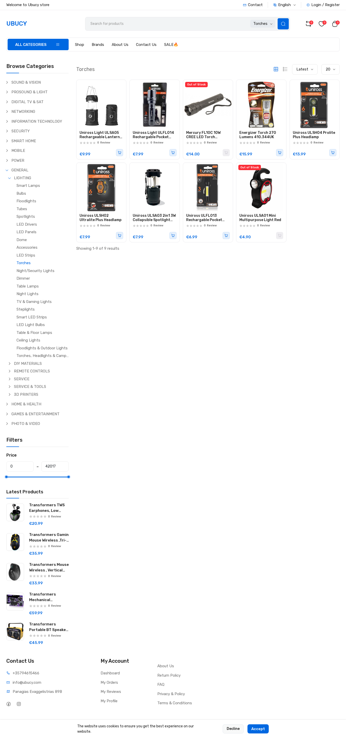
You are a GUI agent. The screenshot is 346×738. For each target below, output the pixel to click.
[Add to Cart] (119, 152)
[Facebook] (8, 703)
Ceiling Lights (28, 340)
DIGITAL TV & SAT (27, 102)
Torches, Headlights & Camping (42, 355)
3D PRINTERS (26, 394)
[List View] (285, 69)
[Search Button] (283, 23)
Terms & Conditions (174, 703)
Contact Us (146, 44)
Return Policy (169, 675)
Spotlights (25, 216)
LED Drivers (26, 224)
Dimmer (23, 278)
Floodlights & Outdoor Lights (42, 348)
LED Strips (25, 255)
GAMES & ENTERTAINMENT (35, 414)
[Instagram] (18, 703)
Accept (258, 729)
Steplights (25, 309)
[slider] (6, 477)
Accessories (26, 247)
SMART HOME (23, 141)
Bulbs (21, 193)
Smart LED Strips (31, 317)
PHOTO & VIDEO (25, 423)
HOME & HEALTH (26, 404)
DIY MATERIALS (28, 363)
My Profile (109, 701)
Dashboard (110, 673)
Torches (23, 263)
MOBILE (18, 150)
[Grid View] (276, 69)
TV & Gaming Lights (34, 301)
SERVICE (21, 379)
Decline (233, 729)
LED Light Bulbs (30, 324)
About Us (120, 44)
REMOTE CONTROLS (32, 371)
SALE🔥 (171, 44)
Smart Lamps (28, 185)
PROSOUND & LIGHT (29, 92)
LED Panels (26, 232)
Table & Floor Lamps (34, 332)
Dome (21, 240)
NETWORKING (23, 111)
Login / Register (325, 5)
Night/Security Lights (35, 270)
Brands (98, 44)
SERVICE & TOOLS (30, 386)
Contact (255, 5)
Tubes (21, 209)
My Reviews (111, 691)
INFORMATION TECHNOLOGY (36, 121)
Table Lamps (27, 286)
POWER (17, 160)
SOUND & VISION (26, 82)
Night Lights (27, 294)
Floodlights (26, 201)
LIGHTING (22, 178)
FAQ (160, 684)
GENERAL (19, 170)
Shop (79, 44)
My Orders (109, 682)
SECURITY (20, 131)
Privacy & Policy (171, 694)
